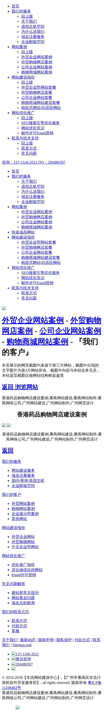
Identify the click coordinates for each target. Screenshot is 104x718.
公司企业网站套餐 (36, 97)
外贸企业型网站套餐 (38, 87)
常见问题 (29, 153)
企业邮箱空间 (33, 42)
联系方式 (29, 148)
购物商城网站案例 (36, 72)
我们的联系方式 (15, 612)
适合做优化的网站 (27, 570)
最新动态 (28, 640)
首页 (15, 6)
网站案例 (19, 47)
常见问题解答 (13, 584)
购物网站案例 (23, 509)
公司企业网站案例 (36, 67)
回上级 (27, 16)
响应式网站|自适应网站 (41, 108)
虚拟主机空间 (33, 26)
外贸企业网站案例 (36, 57)
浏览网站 (26, 387)
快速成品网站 (23, 232)
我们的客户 (11, 495)
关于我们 (29, 21)
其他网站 (19, 519)
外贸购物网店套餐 (36, 92)
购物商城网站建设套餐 (40, 103)
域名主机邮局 (23, 603)
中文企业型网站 (25, 547)
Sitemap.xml (21, 645)
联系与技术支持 (25, 138)
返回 (8, 387)
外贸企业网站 (23, 537)
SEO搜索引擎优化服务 (40, 123)
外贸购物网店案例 (36, 62)
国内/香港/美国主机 (28, 481)
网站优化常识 (33, 128)
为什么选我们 (33, 31)
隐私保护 (64, 640)
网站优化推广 (23, 113)
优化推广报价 (23, 565)
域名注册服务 (33, 37)
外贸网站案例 (23, 503)
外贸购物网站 (23, 542)
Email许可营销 (24, 575)
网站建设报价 (23, 77)
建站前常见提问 (25, 593)
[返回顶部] (13, 669)
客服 (15, 631)
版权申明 (46, 640)
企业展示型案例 (25, 514)
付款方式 (19, 626)
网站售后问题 (23, 598)
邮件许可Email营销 (37, 133)
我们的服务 (21, 11)
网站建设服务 (23, 470)
